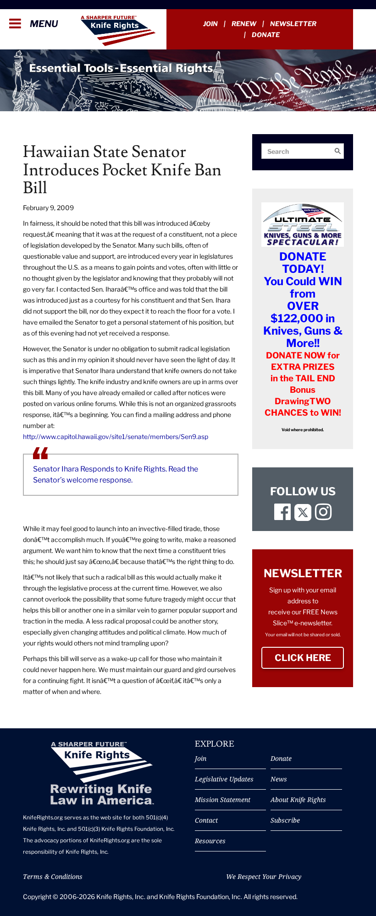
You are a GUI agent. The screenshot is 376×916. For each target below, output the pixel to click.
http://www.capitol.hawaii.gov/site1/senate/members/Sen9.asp (115, 436)
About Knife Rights (298, 799)
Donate (266, 34)
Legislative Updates (224, 779)
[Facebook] (282, 516)
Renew (244, 23)
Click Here (309, 657)
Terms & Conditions (53, 876)
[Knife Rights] (102, 773)
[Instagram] (323, 516)
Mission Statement (222, 799)
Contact (206, 820)
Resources (210, 840)
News (279, 779)
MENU (43, 23)
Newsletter (293, 23)
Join (210, 23)
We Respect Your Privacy (263, 876)
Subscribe (285, 820)
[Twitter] (302, 516)
